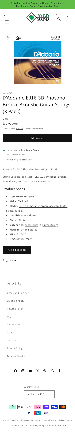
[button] (7, 17)
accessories (31, 224)
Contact (11, 340)
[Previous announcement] (6, 4)
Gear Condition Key (18, 292)
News (10, 332)
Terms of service (19, 425)
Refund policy (50, 420)
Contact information (56, 425)
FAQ (9, 316)
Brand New (30, 215)
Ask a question (17, 249)
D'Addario (23, 201)
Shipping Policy (15, 300)
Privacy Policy (14, 348)
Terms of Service (16, 356)
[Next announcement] (68, 4)
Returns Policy (15, 308)
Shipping (19, 128)
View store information (19, 159)
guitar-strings (50, 224)
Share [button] (12, 260)
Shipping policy (37, 425)
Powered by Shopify (31, 420)
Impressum (13, 324)
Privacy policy (65, 420)
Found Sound (16, 420)
